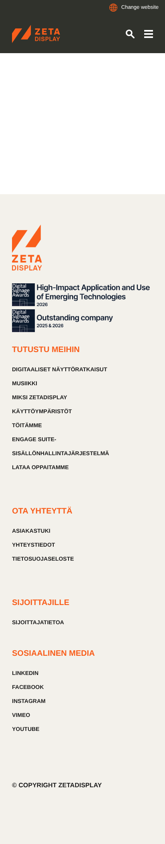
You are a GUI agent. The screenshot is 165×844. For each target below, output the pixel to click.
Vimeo (21, 715)
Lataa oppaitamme (40, 467)
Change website (140, 7)
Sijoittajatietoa (38, 622)
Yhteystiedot (33, 544)
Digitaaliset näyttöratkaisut (59, 369)
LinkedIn (25, 673)
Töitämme (27, 425)
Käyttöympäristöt (42, 411)
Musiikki (24, 383)
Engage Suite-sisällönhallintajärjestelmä (60, 446)
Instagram (29, 701)
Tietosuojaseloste (43, 558)
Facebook (28, 687)
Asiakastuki (31, 531)
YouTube (25, 729)
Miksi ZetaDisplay (39, 397)
